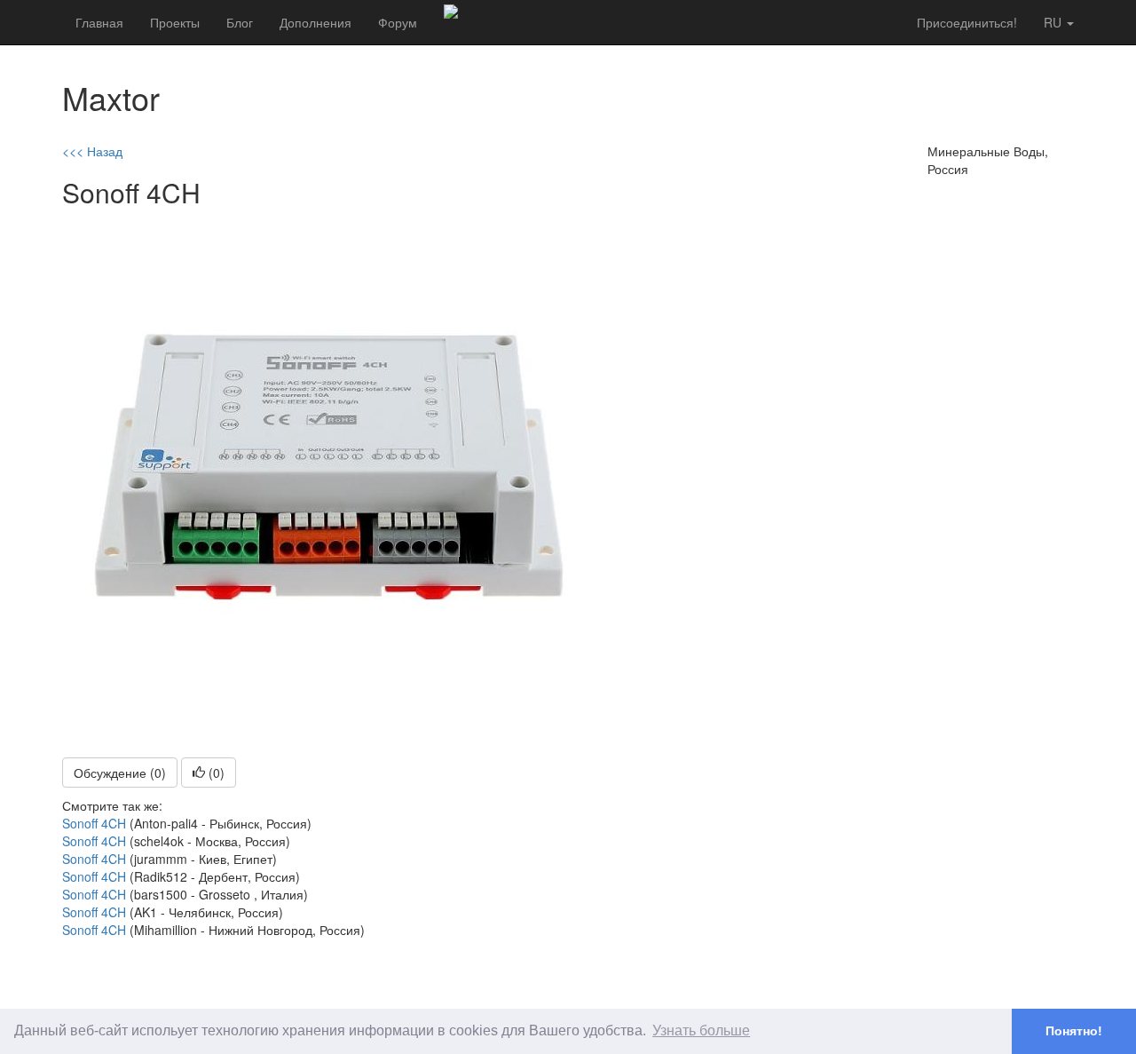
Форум (397, 22)
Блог (239, 22)
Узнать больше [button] (701, 1030)
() (215, 772)
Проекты (175, 22)
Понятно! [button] (1073, 1031)
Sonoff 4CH (94, 823)
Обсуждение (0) (120, 772)
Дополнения (315, 22)
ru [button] (1054, 22)
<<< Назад (92, 151)
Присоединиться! (967, 22)
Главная (99, 22)
